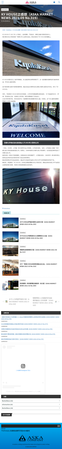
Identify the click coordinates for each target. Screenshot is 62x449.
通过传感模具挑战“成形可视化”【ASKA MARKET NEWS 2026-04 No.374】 (22, 339)
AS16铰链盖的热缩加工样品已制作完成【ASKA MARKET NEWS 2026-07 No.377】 (24, 324)
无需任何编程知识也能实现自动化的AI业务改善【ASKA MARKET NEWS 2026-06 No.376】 (27, 329)
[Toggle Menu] (58, 426)
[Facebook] (2, 429)
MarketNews (7, 208)
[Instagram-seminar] (4, 429)
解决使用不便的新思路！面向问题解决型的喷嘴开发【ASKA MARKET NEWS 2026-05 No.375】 (28, 334)
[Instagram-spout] (3, 429)
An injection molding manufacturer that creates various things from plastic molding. (31, 444)
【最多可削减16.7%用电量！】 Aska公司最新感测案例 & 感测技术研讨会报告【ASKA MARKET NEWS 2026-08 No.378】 (30, 318)
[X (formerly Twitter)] (1, 429)
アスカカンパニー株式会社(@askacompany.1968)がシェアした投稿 (23, 391)
